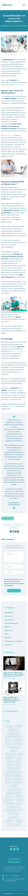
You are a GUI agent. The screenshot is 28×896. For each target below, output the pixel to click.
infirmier (17, 761)
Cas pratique (9, 619)
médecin (7, 778)
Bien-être (8, 616)
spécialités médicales (13, 807)
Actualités (8, 612)
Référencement (10, 803)
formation (17, 757)
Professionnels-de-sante (12, 641)
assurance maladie (14, 733)
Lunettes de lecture (14, 768)
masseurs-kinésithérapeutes (13, 775)
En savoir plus (7, 518)
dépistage (13, 750)
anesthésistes (7, 524)
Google (10, 761)
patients (9, 782)
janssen (18, 764)
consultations (17, 740)
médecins (23, 210)
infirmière (9, 764)
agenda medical (14, 729)
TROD (16, 814)
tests (19, 810)
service (19, 803)
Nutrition (7, 637)
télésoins (19, 821)
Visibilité (17, 824)
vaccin (9, 824)
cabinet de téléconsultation (14, 736)
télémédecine (13, 527)
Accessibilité (9, 726)
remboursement (9, 800)
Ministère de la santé (19, 351)
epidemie (9, 757)
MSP (6, 634)
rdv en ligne (9, 796)
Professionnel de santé (14, 789)
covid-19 (8, 743)
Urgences (8, 644)
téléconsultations (19, 524)
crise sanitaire (18, 743)
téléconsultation (18, 85)
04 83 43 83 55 (12, 875)
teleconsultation (10, 810)
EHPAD (7, 627)
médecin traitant (17, 778)
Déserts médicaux (10, 623)
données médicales (14, 747)
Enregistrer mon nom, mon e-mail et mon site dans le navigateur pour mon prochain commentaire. (14, 582)
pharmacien (18, 782)
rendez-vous (19, 800)
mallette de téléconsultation (13, 771)
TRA (10, 814)
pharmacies (14, 786)
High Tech (8, 630)
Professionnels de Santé (13, 793)
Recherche (18, 796)
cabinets (8, 740)
